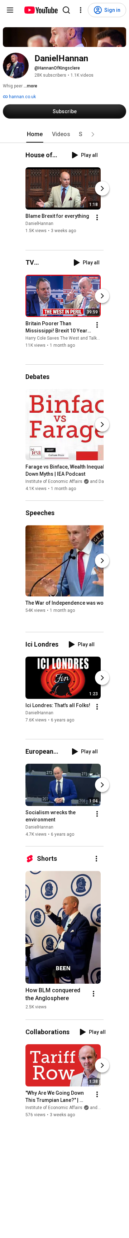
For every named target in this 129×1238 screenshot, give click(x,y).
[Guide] (10, 10)
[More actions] (97, 218)
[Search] (66, 10)
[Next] (102, 189)
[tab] (34, 134)
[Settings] (80, 10)
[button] (92, 134)
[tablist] (64, 134)
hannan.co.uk (22, 96)
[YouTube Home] (41, 10)
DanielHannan (39, 223)
